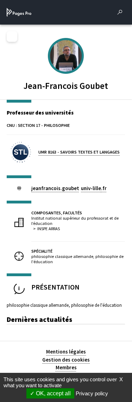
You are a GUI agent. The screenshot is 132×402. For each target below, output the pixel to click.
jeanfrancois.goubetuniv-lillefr (69, 188)
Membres (66, 367)
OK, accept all (52, 393)
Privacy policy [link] (92, 393)
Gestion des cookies (66, 359)
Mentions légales (66, 351)
